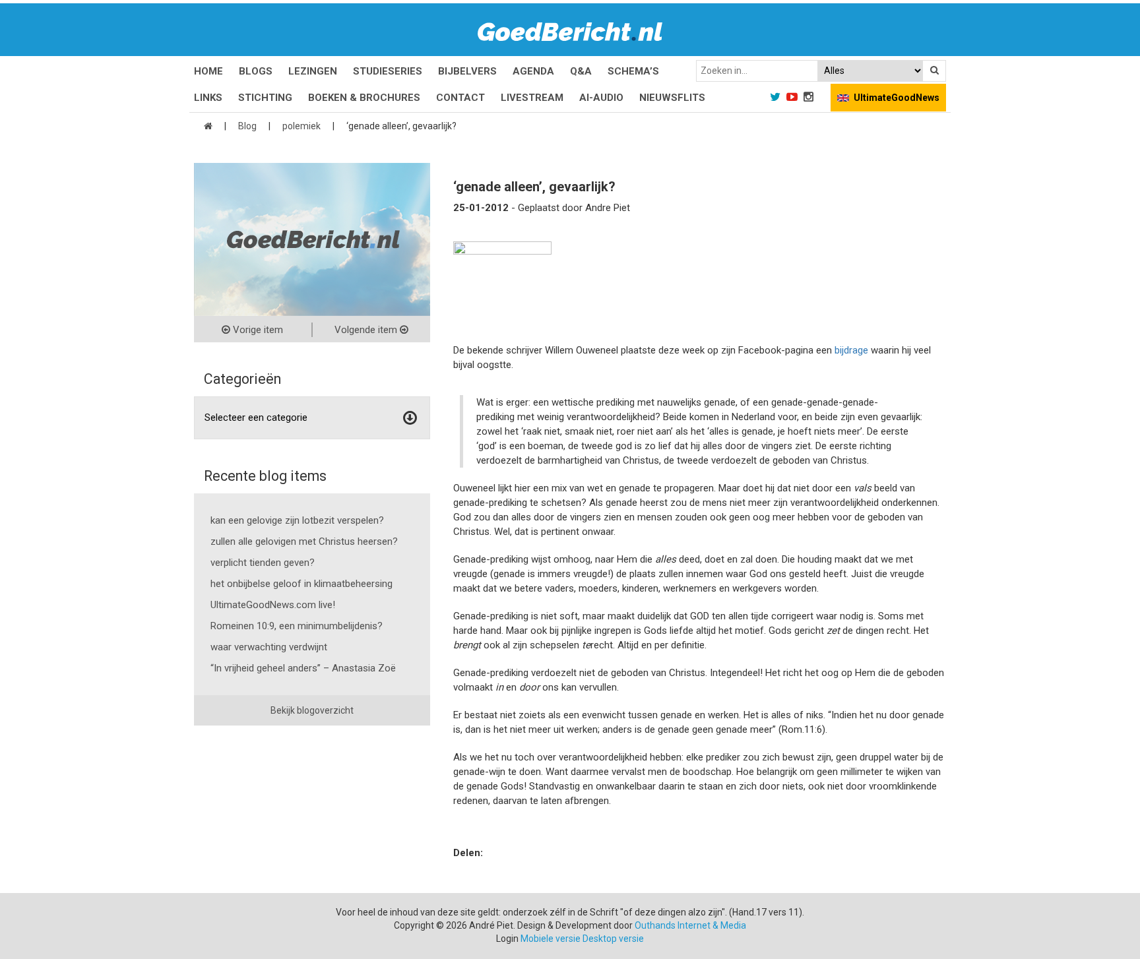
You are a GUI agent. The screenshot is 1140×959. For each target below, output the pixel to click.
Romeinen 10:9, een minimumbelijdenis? (296, 626)
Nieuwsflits (672, 98)
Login (507, 938)
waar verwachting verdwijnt (268, 647)
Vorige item (256, 330)
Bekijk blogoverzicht (312, 710)
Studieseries (387, 71)
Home (208, 71)
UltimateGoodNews (896, 97)
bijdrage (851, 350)
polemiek (301, 126)
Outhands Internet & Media (690, 925)
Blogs (255, 71)
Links (208, 98)
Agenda (533, 71)
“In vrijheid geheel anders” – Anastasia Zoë (303, 668)
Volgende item (367, 330)
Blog (247, 126)
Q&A (581, 71)
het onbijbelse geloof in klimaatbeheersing (301, 584)
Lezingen (312, 71)
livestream (532, 98)
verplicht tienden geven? (262, 563)
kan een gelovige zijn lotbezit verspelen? (297, 520)
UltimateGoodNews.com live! (272, 605)
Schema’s (633, 71)
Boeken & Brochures (364, 98)
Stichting (265, 98)
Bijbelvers (467, 71)
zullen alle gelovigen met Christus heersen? (304, 541)
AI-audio (601, 98)
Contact (460, 98)
